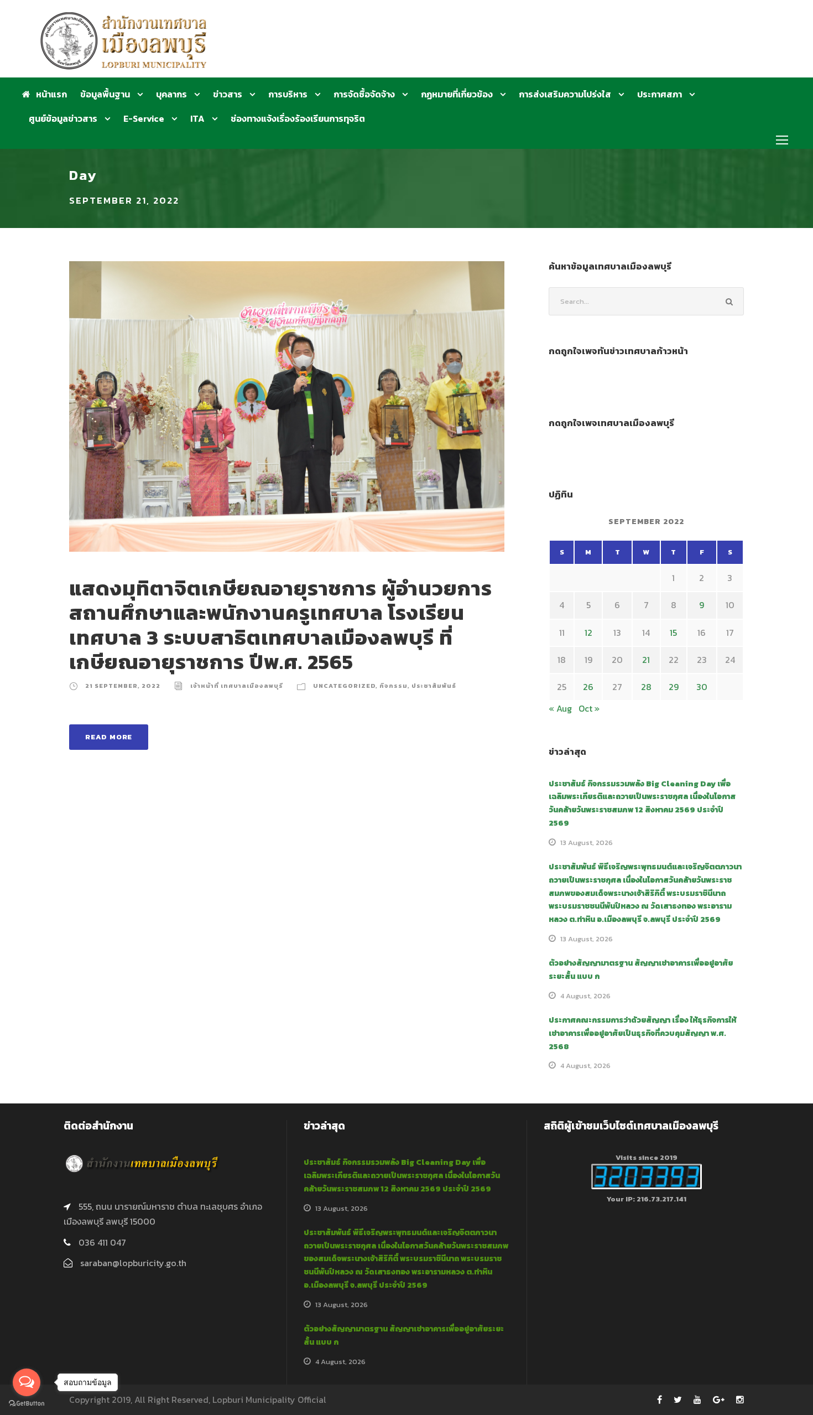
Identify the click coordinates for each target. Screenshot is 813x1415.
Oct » (589, 708)
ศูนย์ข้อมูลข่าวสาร (63, 118)
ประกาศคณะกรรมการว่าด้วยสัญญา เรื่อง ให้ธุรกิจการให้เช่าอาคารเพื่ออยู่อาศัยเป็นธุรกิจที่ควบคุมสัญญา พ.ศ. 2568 (642, 1033)
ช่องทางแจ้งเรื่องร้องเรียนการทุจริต (298, 118)
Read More (108, 737)
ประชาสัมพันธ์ (433, 685)
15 (673, 632)
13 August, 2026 (586, 842)
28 (646, 686)
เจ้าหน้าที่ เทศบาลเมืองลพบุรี (236, 685)
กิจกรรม (393, 685)
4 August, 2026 (585, 996)
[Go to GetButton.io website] (26, 1403)
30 (701, 686)
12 (588, 632)
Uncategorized (344, 685)
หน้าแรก (51, 94)
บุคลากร (171, 94)
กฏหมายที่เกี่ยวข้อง (457, 94)
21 (646, 659)
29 (674, 686)
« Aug (560, 708)
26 (588, 686)
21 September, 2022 (122, 685)
